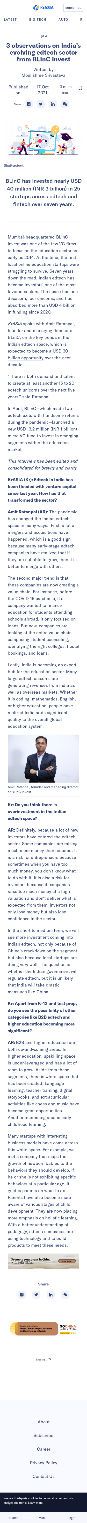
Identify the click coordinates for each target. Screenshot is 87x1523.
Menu (42, 1518)
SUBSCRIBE (73, 7)
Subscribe (43, 1435)
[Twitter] (41, 104)
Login (71, 1518)
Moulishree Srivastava (43, 75)
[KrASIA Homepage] (43, 7)
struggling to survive (27, 271)
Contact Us (44, 1476)
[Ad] (43, 1329)
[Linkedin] (53, 104)
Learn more (35, 1502)
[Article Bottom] (43, 1261)
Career (43, 1449)
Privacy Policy (43, 1463)
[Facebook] (29, 104)
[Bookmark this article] (80, 88)
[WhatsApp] (65, 104)
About (44, 1422)
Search (13, 1518)
